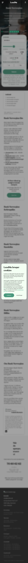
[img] (26, 2)
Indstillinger (19, 295)
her (4, 288)
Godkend (9, 295)
